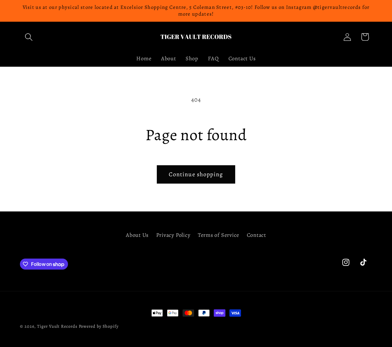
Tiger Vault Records (57, 326)
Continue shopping (196, 174)
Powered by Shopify (99, 326)
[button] (28, 37)
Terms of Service (218, 235)
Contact (256, 235)
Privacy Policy (173, 235)
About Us (137, 235)
